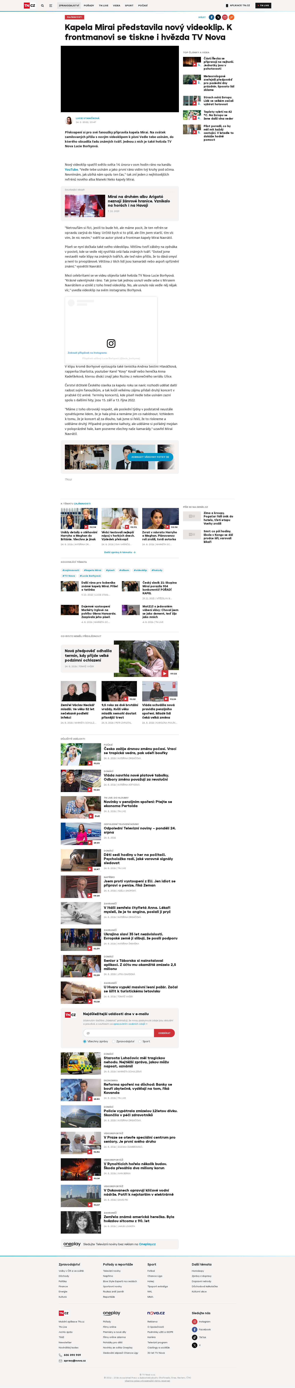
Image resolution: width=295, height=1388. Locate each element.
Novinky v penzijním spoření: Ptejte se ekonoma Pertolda (138, 804)
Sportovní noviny (112, 1286)
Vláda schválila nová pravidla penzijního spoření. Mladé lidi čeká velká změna (158, 711)
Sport (129, 5)
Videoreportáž (113, 1133)
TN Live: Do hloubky (116, 798)
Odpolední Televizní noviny (121, 824)
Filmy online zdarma (114, 1337)
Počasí (143, 5)
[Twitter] (218, 17)
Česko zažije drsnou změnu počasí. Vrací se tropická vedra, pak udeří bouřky (140, 751)
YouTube (71, 169)
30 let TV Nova (156, 1352)
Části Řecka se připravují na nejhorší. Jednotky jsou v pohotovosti (219, 63)
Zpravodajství (69, 5)
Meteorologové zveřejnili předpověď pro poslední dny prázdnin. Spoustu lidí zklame (219, 83)
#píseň (110, 570)
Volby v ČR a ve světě (71, 1270)
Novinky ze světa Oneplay (117, 1347)
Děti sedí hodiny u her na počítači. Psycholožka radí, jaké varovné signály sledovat (138, 859)
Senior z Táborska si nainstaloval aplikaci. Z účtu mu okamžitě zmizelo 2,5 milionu (140, 965)
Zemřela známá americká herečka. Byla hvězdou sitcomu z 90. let (139, 1219)
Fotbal (151, 1270)
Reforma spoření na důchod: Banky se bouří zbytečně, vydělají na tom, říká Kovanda (138, 1089)
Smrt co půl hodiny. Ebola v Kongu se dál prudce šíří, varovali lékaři (218, 537)
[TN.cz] (30, 6)
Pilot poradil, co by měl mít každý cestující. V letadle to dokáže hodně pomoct (219, 133)
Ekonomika (111, 1080)
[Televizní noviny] (72, 1244)
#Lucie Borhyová (90, 575)
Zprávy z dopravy (201, 1276)
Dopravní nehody (201, 1281)
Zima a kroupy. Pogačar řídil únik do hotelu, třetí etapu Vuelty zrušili (218, 518)
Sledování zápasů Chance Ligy (120, 1352)
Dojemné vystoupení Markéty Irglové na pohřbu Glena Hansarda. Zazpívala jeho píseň (98, 612)
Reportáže (109, 1296)
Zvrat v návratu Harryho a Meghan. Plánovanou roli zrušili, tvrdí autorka (159, 536)
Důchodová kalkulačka (205, 1286)
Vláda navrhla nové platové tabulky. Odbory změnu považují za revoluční (136, 777)
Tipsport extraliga (158, 1286)
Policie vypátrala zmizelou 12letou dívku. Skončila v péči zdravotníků (141, 1113)
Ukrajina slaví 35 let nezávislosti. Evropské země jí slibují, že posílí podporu (140, 936)
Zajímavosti (74, 17)
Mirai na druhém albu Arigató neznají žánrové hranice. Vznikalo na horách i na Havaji (139, 201)
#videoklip (140, 570)
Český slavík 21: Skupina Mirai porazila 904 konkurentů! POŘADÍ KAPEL (160, 588)
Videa (116, 5)
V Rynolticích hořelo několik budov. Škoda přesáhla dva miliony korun (135, 1166)
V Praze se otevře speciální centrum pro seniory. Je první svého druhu (139, 1140)
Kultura (63, 1296)
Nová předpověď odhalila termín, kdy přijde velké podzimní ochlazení (88, 655)
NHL (150, 1291)
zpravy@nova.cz (75, 1360)
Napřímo (109, 877)
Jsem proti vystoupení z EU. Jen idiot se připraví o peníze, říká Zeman (139, 883)
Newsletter (65, 1342)
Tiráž (61, 1337)
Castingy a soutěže (159, 1347)
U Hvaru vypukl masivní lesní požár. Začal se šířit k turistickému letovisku (141, 989)
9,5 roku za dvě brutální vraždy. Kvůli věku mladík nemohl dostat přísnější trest (120, 711)
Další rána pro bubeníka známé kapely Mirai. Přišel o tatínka (99, 586)
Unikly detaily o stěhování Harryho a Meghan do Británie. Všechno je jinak (79, 536)
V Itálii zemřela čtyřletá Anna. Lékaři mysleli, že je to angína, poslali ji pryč (137, 910)
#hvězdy (157, 570)
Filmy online (109, 1326)
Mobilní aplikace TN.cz (71, 1321)
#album (124, 570)
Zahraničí (110, 904)
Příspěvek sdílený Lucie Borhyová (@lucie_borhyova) (111, 358)
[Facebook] (211, 17)
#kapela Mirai (92, 570)
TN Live (103, 5)
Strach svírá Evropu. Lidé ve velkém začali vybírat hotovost (218, 101)
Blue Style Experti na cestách (120, 1281)
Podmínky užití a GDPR (160, 1332)
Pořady (89, 5)
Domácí (108, 771)
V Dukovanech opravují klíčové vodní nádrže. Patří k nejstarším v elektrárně (139, 1192)
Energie (63, 1291)
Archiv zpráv (66, 1332)
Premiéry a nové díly (114, 1332)
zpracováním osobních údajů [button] (129, 1024)
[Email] (225, 17)
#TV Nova (68, 575)
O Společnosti (156, 1326)
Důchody (64, 1276)
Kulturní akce (199, 1291)
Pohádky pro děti (112, 1342)
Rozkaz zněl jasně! (113, 1291)
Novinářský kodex (68, 1347)
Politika (63, 1281)
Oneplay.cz (147, 1244)
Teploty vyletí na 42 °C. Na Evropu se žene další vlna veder (218, 115)
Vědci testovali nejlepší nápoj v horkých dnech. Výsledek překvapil (118, 536)
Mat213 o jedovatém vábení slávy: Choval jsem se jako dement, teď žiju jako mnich (160, 612)
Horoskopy (198, 1270)
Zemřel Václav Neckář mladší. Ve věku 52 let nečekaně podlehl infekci (78, 711)
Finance (63, 1286)
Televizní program (157, 1342)
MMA (150, 1296)
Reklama (152, 1321)
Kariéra (152, 1337)
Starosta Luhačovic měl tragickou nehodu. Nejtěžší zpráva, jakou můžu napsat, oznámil (136, 1062)
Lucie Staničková (87, 118)
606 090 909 (72, 1355)
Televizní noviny (112, 1270)
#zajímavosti (70, 570)
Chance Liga (155, 1276)
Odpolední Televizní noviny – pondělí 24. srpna (140, 830)
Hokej (151, 1281)
